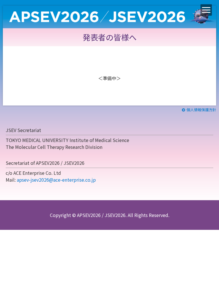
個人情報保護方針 (201, 109)
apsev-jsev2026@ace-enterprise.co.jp (56, 179)
